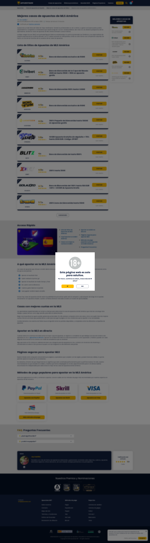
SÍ (67, 286)
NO (82, 286)
